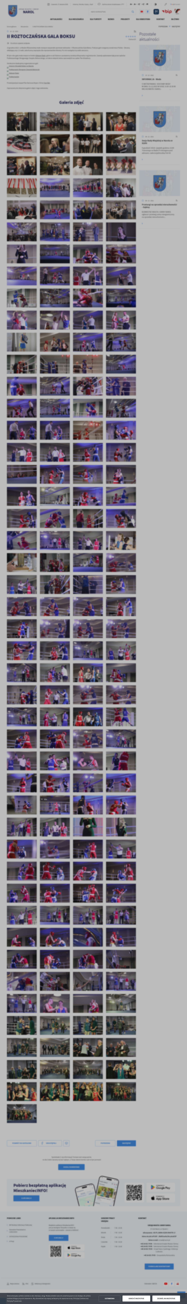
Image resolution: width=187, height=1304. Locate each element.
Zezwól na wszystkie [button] (166, 1298)
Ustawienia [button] (109, 1298)
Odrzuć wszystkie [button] (136, 1298)
